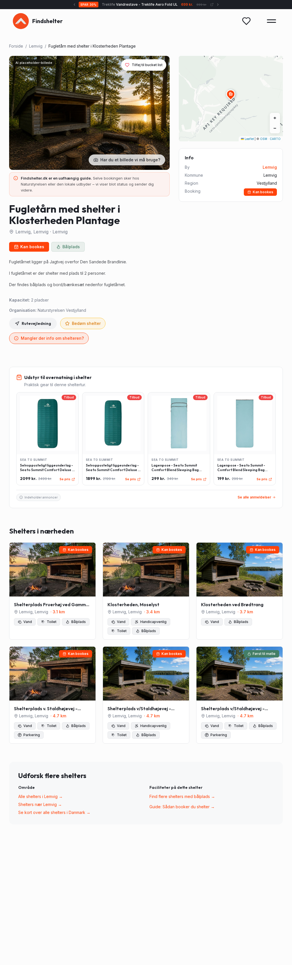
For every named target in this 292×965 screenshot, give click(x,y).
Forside (16, 46)
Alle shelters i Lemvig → (40, 796)
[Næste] (218, 5)
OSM (263, 139)
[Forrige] (74, 5)
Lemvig (35, 46)
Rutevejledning (36, 323)
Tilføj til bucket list (147, 65)
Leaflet (249, 139)
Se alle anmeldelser (254, 497)
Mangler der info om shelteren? (52, 338)
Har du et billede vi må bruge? (130, 159)
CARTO (275, 139)
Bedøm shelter (86, 323)
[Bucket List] (246, 21)
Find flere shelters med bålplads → (182, 796)
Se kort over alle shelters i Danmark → (54, 812)
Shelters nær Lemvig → (40, 804)
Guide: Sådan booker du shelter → (182, 806)
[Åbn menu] (271, 21)
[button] (230, 94)
